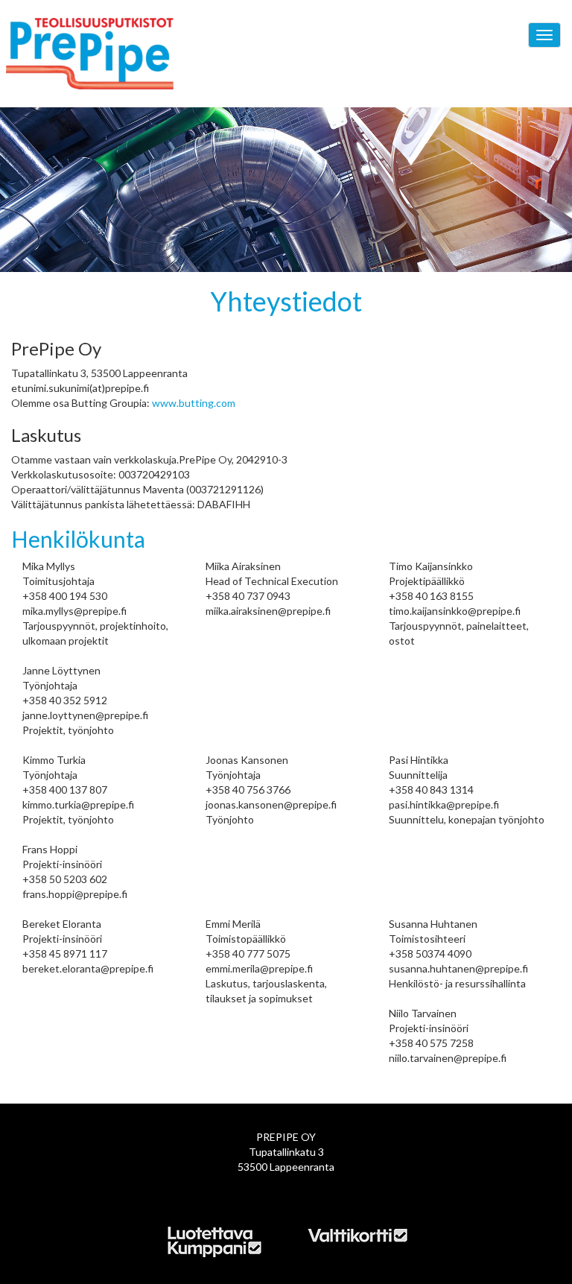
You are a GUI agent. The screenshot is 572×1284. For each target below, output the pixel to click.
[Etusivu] (117, 53)
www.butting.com (193, 402)
